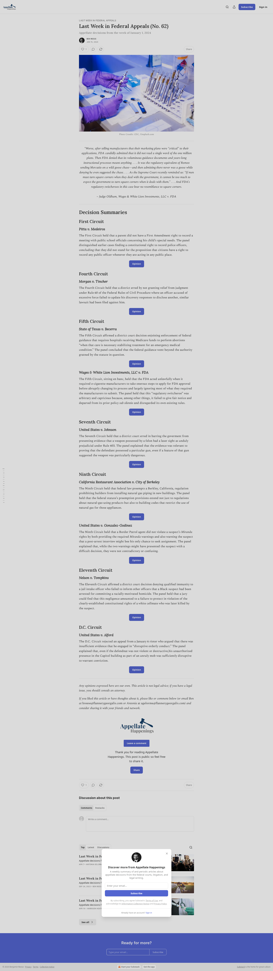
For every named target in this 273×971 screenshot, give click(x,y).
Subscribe (136, 893)
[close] (166, 853)
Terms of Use (152, 900)
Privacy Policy (160, 903)
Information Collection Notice (135, 903)
